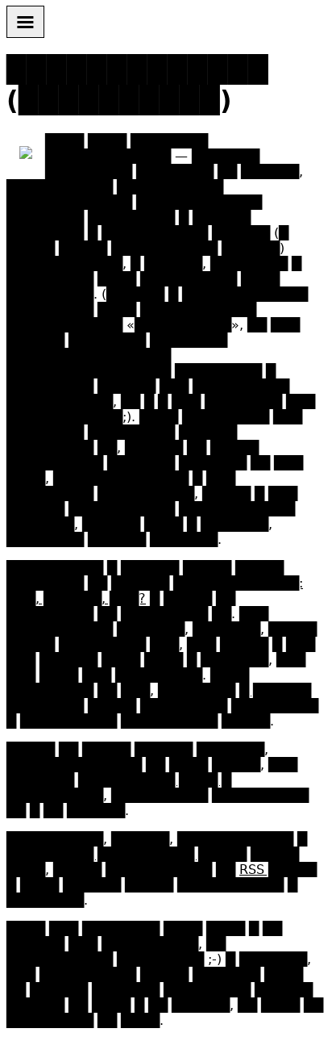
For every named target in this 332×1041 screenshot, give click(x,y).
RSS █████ (278, 869)
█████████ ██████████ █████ (126, 854)
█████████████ (108, 156)
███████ (213, 462)
